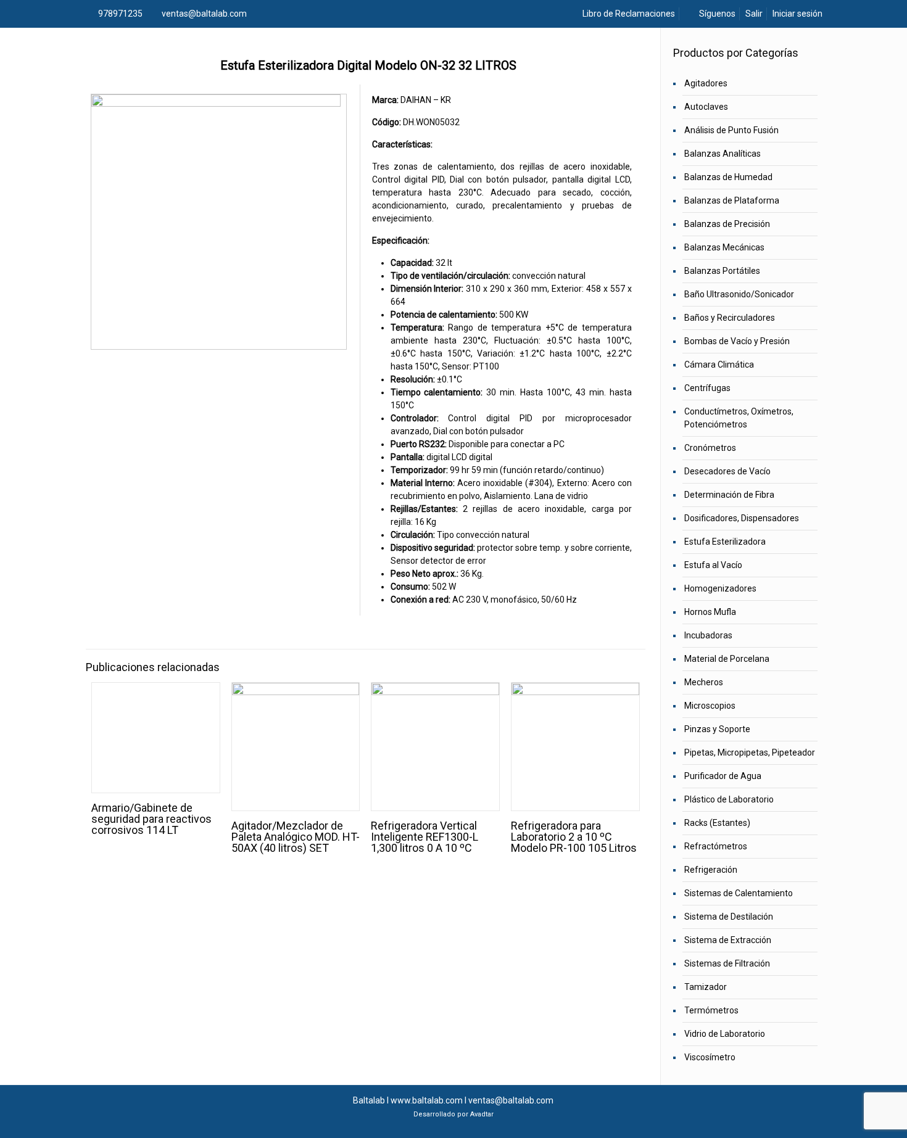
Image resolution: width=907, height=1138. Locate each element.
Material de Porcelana (726, 659)
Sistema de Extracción (727, 940)
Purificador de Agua (722, 776)
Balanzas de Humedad (728, 177)
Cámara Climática (719, 364)
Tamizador (705, 987)
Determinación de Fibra (729, 495)
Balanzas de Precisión (727, 224)
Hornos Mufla (710, 612)
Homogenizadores (720, 588)
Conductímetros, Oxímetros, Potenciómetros (738, 417)
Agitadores (705, 83)
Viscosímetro (709, 1057)
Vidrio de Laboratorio (724, 1034)
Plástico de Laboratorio (729, 799)
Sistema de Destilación (728, 917)
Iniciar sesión (797, 14)
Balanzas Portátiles (722, 271)
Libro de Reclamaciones (628, 14)
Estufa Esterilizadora (725, 541)
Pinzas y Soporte (717, 729)
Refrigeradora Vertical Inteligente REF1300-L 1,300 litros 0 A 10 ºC (424, 836)
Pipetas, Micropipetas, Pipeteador (749, 752)
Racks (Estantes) (717, 823)
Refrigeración (710, 870)
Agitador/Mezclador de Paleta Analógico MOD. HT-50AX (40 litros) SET (295, 836)
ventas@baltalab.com (204, 14)
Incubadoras (708, 635)
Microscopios (709, 706)
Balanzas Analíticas (722, 154)
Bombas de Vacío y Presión (737, 341)
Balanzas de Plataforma (731, 200)
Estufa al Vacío (713, 565)
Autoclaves (706, 107)
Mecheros (703, 682)
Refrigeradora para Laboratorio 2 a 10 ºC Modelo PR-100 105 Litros (574, 836)
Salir (754, 14)
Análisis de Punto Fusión (731, 130)
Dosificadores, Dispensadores (741, 518)
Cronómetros (710, 448)
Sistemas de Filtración (727, 963)
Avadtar (482, 1114)
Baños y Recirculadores (729, 318)
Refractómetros (715, 846)
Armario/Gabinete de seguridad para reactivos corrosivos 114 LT (151, 818)
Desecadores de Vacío (727, 471)
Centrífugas (707, 388)
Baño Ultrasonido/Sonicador (739, 294)
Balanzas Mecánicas (724, 247)
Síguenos (716, 14)
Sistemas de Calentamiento (738, 893)
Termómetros (711, 1010)
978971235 (120, 14)
